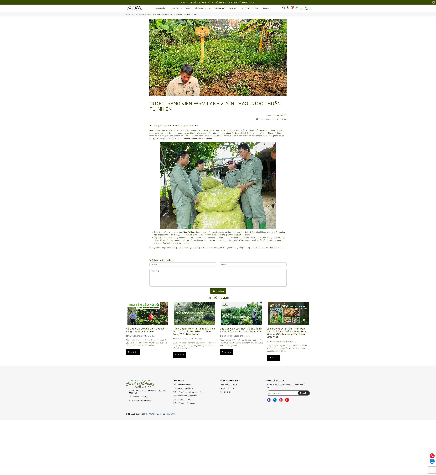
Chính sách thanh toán (182, 385)
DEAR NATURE (148, 414)
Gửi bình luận (218, 291)
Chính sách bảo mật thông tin (184, 403)
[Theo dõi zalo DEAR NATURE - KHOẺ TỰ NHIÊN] (275, 400)
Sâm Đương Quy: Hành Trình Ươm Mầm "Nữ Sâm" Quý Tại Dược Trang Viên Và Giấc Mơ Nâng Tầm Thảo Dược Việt (287, 332)
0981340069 (145, 397)
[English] (307, 8)
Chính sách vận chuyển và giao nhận (187, 392)
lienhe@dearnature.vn (142, 400)
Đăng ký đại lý (225, 392)
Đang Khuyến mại (227, 388)
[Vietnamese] (300, 8)
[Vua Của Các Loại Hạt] (241, 313)
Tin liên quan (218, 297)
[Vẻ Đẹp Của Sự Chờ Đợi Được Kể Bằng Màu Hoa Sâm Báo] (148, 313)
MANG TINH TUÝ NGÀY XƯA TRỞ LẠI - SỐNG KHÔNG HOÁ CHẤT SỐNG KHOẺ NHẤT (218, 2)
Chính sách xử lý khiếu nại (183, 388)
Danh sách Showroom (228, 385)
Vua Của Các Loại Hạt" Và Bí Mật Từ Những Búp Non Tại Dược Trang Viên (241, 330)
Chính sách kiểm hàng (181, 399)
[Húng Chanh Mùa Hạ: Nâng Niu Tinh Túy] (194, 313)
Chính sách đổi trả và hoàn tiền (185, 396)
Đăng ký (303, 393)
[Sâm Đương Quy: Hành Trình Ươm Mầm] (288, 313)
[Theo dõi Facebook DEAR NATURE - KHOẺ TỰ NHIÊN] (269, 400)
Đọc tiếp (132, 352)
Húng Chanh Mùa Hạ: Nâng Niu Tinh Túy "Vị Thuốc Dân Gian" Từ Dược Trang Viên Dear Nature (194, 331)
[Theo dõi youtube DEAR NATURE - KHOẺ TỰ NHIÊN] (287, 400)
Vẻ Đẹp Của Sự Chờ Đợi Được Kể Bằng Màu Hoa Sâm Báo (145, 330)
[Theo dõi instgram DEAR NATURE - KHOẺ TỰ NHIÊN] (281, 400)
